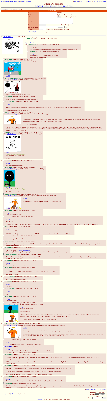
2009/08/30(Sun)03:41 (14, 296)
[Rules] (60, 6)
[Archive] (46, 6)
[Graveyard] (53, 6)
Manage (104, 1)
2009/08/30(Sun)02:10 (17, 254)
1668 (28, 340)
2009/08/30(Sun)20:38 (14, 376)
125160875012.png (12, 304)
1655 (33, 254)
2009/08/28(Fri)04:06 (38, 44)
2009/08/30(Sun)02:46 (14, 281)
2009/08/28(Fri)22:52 (14, 160)
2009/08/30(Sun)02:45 (16, 276)
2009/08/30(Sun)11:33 (14, 346)
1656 (28, 260)
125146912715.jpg (12, 114)
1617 (27, 236)
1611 (27, 210)
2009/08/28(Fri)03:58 (36, 38)
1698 (28, 383)
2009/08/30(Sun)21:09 (14, 383)
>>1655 (8, 263)
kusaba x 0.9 (39, 399)
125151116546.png (12, 168)
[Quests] (65, 6)
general (7, 1)
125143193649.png (8, 37)
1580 (51, 44)
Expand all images (30, 42)
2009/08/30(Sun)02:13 (14, 260)
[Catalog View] (39, 6)
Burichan (76, 1)
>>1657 (8, 349)
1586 (27, 96)
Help (66, 27)
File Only (101, 392)
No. (47, 38)
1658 (31, 276)
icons (22, 1)
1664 (31, 288)
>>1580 (32, 54)
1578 (49, 38)
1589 (30, 101)
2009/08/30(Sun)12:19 (14, 354)
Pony (89, 1)
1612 (27, 217)
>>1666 (25, 328)
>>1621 (8, 270)
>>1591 (8, 187)
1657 (28, 267)
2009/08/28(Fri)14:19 (18, 132)
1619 (27, 241)
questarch (28, 1)
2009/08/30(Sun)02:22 (14, 267)
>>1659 (8, 291)
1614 (24, 226)
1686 (28, 354)
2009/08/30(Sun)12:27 (14, 365)
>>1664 (8, 299)
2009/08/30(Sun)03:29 (16, 288)
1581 (51, 51)
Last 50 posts (17, 9)
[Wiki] (70, 6)
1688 (28, 365)
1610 (33, 194)
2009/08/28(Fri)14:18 (13, 112)
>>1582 (25, 116)
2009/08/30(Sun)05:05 (14, 303)
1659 (28, 281)
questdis (16, 1)
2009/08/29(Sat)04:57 (12, 226)
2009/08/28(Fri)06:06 (14, 96)
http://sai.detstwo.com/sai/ (23, 250)
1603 (27, 160)
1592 (34, 132)
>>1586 (8, 104)
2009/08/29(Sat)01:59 (14, 167)
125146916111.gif (11, 134)
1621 (27, 247)
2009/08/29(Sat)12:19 (14, 241)
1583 (39, 78)
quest (11, 1)
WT (95, 1)
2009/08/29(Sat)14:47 (14, 247)
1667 (33, 323)
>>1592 (8, 163)
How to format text (32, 31)
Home (98, 1)
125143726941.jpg (12, 79)
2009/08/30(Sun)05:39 (17, 323)
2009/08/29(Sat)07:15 (14, 236)
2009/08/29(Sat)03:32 (17, 194)
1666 (28, 303)
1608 (27, 167)
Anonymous (8, 346)
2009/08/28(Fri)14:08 (16, 101)
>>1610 (8, 213)
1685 (27, 346)
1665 (28, 296)
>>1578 (8, 76)
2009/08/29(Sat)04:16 (14, 210)
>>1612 (8, 229)
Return (3, 9)
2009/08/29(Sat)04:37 (14, 217)
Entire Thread (9, 9)
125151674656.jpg (12, 195)
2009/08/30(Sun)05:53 (14, 340)
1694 (28, 376)
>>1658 (8, 284)
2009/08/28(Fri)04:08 (38, 51)
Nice (86, 1)
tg (19, 1)
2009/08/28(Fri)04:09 (14, 59)
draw (2, 1)
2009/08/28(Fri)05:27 (20, 78)
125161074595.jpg (12, 325)
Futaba (81, 1)
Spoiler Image (64, 25)
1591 (25, 112)
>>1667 (8, 342)
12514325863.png (11, 60)
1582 (27, 59)
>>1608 (25, 198)
